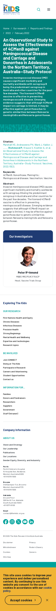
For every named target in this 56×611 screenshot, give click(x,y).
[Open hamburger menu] (48, 9)
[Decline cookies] (47, 600)
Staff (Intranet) (10, 413)
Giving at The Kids (11, 363)
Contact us (8, 379)
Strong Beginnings (12, 333)
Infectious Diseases (12, 325)
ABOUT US (8, 437)
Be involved (10, 353)
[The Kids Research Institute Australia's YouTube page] (25, 521)
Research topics (11, 345)
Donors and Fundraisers (14, 398)
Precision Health (11, 329)
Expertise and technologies (16, 341)
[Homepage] (11, 9)
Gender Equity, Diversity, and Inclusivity (21, 460)
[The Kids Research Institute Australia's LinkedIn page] (31, 521)
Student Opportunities (14, 375)
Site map (7, 557)
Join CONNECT (10, 359)
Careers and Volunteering (15, 371)
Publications (9, 452)
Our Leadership (10, 448)
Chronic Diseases (11, 321)
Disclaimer (8, 542)
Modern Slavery (36, 547)
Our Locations (9, 456)
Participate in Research (14, 367)
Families (7, 394)
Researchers (9, 401)
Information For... (14, 387)
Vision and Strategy (12, 444)
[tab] (28, 273)
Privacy (32, 542)
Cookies (6, 552)
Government (9, 409)
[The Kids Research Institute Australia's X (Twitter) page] (18, 521)
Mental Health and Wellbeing (16, 337)
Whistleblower (9, 547)
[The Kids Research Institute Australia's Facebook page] (5, 521)
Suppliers (7, 405)
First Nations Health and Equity (18, 317)
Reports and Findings (41, 28)
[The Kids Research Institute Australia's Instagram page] (12, 521)
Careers (33, 552)
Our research (19, 28)
